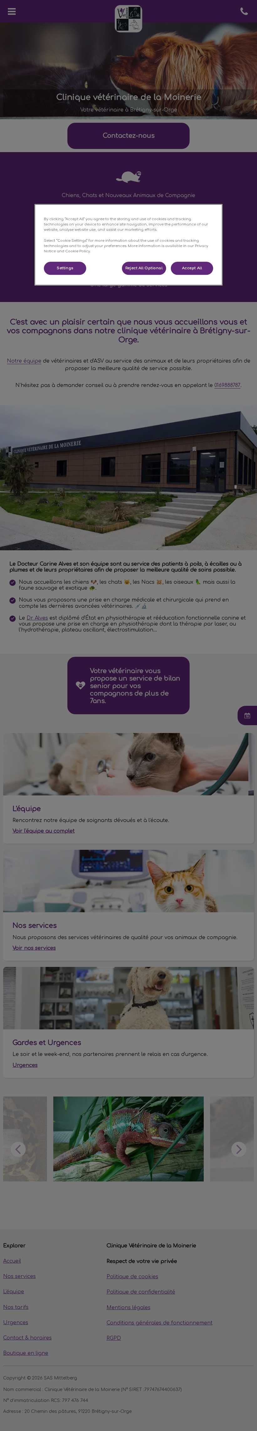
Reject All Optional (144, 268)
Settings (65, 268)
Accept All (192, 268)
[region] (128, 244)
